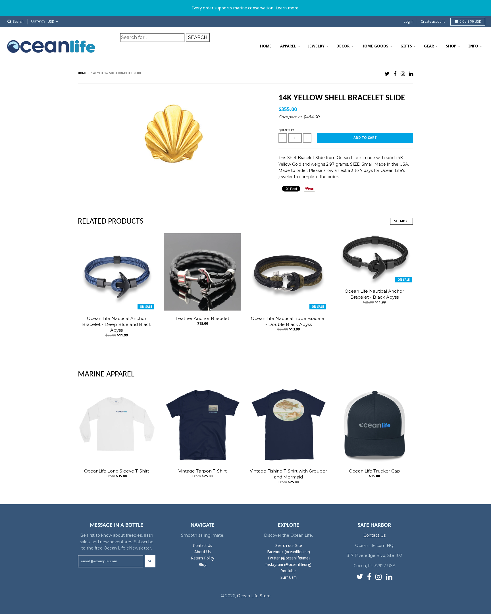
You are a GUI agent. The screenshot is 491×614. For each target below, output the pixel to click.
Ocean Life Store (254, 595)
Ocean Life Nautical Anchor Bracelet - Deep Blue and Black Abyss (116, 324)
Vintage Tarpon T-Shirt (202, 471)
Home (266, 46)
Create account (433, 22)
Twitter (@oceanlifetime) (288, 558)
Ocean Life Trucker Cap (374, 471)
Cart (470, 22)
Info (473, 46)
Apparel (288, 46)
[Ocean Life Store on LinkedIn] (411, 74)
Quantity (286, 130)
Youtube (288, 571)
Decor (342, 46)
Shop (451, 46)
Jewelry (316, 46)
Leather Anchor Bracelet (202, 318)
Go (150, 561)
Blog (203, 564)
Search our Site (288, 545)
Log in (408, 22)
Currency (38, 22)
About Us (202, 552)
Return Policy (202, 558)
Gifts (406, 46)
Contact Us (202, 545)
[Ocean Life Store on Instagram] (403, 74)
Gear (429, 46)
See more (401, 221)
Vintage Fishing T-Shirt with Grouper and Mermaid (288, 474)
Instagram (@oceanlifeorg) (288, 564)
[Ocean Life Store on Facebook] (395, 74)
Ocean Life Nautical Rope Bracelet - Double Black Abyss (288, 321)
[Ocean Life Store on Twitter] (387, 74)
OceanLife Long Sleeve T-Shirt (116, 471)
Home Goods (374, 46)
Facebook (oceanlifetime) (288, 552)
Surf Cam (288, 577)
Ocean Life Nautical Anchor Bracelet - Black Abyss (374, 294)
